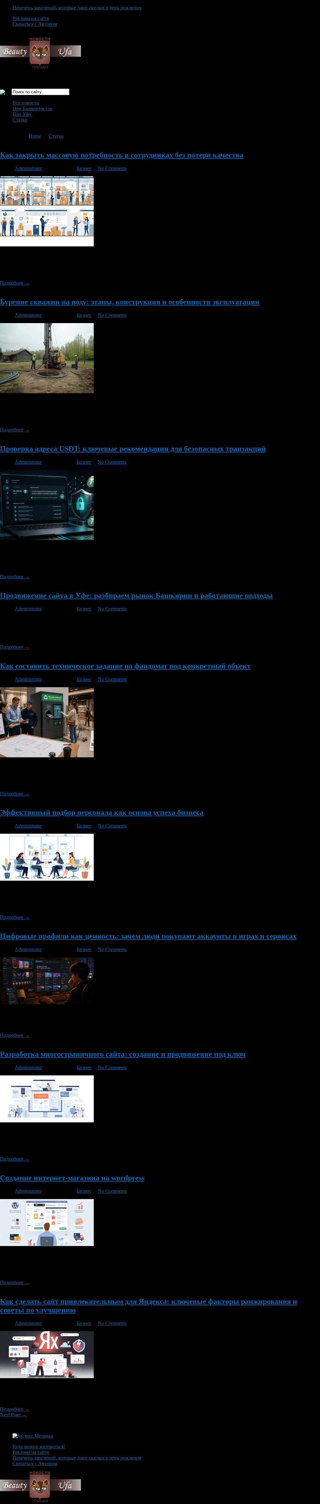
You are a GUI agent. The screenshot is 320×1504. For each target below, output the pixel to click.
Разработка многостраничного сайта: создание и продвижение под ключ (123, 1054)
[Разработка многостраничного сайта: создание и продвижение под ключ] (47, 1120)
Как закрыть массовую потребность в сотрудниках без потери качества (121, 155)
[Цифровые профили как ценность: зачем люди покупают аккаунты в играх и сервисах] (47, 1002)
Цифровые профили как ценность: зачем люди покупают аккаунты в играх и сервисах (148, 936)
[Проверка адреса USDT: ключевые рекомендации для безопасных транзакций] (47, 538)
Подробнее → (15, 283)
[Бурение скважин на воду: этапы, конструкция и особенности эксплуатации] (47, 391)
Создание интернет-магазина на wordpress (72, 1178)
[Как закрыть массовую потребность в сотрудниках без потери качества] (47, 244)
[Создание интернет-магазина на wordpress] (47, 1244)
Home (35, 136)
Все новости (25, 103)
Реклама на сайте (30, 18)
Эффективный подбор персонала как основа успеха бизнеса (101, 812)
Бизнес (84, 168)
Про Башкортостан (32, 108)
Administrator (28, 168)
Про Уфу (22, 114)
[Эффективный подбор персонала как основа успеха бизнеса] (47, 879)
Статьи (20, 119)
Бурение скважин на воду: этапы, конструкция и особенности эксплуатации (129, 302)
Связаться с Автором (34, 24)
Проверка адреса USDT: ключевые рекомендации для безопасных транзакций (133, 449)
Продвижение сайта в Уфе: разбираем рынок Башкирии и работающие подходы (136, 595)
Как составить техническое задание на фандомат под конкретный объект (125, 666)
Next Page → (13, 1414)
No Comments (112, 168)
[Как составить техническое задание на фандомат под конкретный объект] (47, 755)
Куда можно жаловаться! (38, 1446)
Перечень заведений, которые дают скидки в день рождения (76, 7)
